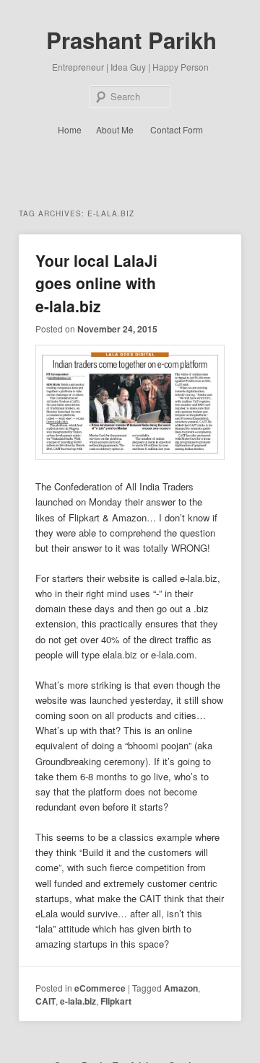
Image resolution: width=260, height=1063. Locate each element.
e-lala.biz (78, 1000)
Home (70, 129)
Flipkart (115, 1000)
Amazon (181, 988)
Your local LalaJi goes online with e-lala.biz (96, 283)
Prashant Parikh (131, 40)
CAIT (45, 1000)
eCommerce (100, 988)
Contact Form (176, 129)
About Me (115, 129)
